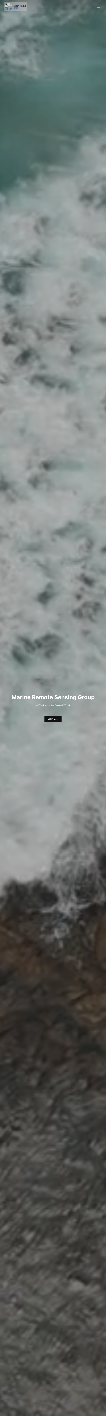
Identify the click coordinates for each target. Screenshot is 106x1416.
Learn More (53, 719)
